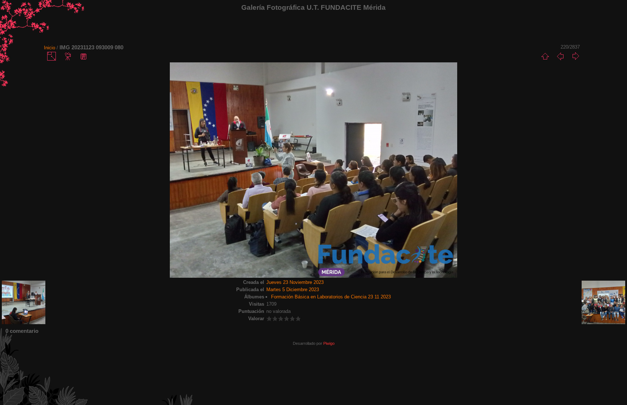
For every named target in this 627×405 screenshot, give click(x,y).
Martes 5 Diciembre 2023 (292, 289)
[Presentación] (68, 56)
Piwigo (329, 343)
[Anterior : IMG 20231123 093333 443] (560, 56)
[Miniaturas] (545, 56)
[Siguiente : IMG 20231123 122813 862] (575, 56)
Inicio (49, 47)
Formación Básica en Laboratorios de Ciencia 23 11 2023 (331, 296)
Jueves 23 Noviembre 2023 (295, 282)
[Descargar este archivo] (83, 56)
